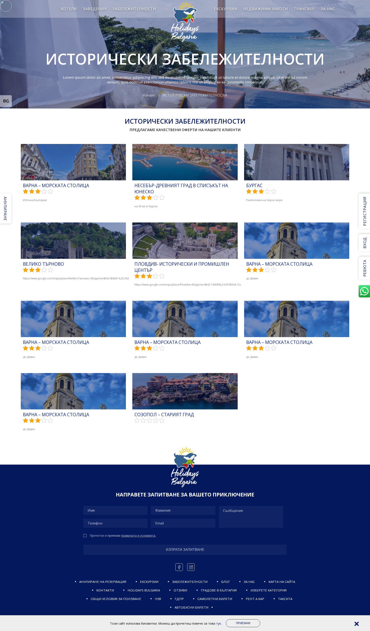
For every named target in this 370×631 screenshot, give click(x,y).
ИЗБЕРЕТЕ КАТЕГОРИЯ (269, 590)
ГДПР (179, 599)
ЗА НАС (328, 8)
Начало (149, 95)
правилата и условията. (138, 535)
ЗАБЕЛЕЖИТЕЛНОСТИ (189, 581)
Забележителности (134, 8)
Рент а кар (255, 599)
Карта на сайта (282, 581)
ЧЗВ (158, 599)
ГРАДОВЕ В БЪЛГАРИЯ (219, 590)
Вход (364, 243)
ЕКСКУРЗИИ (149, 581)
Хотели (69, 8)
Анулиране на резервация (102, 581)
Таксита (285, 599)
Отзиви (180, 590)
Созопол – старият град (164, 415)
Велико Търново (43, 264)
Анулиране (5, 209)
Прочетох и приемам (123, 535)
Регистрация (364, 211)
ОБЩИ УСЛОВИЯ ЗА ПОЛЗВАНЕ (116, 599)
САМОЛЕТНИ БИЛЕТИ (214, 599)
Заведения (95, 8)
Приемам (243, 623)
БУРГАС (254, 185)
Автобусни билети (191, 607)
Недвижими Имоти (265, 8)
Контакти (105, 590)
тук (218, 623)
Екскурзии (225, 8)
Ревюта (364, 268)
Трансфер (304, 8)
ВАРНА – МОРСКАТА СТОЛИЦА (56, 185)
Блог (225, 581)
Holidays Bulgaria (144, 590)
